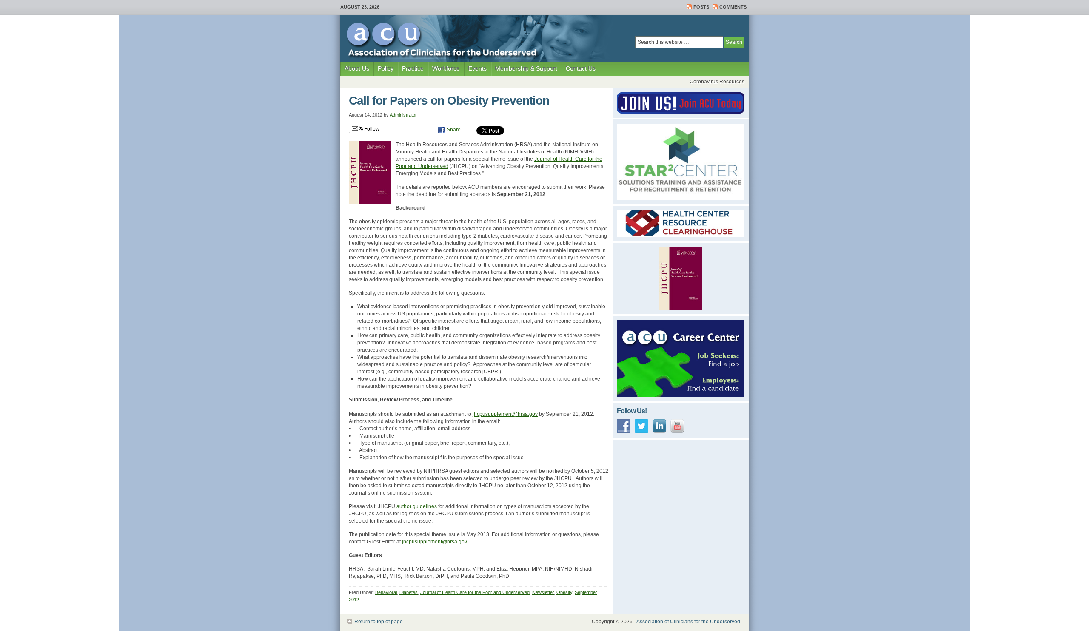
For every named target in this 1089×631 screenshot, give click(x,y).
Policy (383, 70)
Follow (371, 129)
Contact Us (581, 68)
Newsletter (543, 592)
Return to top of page (378, 622)
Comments (733, 6)
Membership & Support (524, 70)
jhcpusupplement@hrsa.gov (505, 414)
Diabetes (408, 592)
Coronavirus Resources (717, 82)
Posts (701, 6)
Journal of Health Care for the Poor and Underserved (475, 592)
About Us (354, 70)
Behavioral (386, 592)
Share (454, 130)
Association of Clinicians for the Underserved (688, 622)
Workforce (444, 70)
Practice (411, 70)
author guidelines (416, 506)
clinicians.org (389, 38)
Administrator (403, 114)
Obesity (564, 592)
